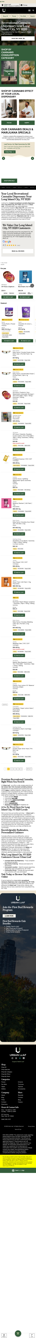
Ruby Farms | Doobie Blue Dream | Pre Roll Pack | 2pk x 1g (24, 374)
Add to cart (10, 341)
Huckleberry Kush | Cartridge (22, 729)
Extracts (20, 1082)
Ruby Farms (16, 350)
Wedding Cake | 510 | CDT (21, 643)
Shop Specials (5, 1069)
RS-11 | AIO (16, 417)
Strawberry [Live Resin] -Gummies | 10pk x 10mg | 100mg (23, 541)
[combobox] (7, 328)
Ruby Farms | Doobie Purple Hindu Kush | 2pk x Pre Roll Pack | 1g (24, 353)
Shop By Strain (5, 1076)
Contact (3, 1102)
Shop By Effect (5, 1074)
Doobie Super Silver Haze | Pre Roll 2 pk (22, 749)
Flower (3, 1082)
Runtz (3, 322)
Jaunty (14, 457)
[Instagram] (12, 1058)
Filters (4, 1336)
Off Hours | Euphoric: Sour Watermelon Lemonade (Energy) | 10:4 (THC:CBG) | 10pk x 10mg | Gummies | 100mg (23, 395)
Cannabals (16, 706)
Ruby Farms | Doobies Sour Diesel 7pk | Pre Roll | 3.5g (23, 522)
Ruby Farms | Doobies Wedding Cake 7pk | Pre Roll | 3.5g (23, 622)
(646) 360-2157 (6, 1119)
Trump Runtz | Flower (8, 324)
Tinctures (8, 804)
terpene (3, 849)
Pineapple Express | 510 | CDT (22, 459)
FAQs (3, 1100)
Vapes (3, 1086)
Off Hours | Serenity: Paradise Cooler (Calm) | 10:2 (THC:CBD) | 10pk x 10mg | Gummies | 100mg (23, 435)
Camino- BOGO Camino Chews (24, 159)
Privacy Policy (31, 1126)
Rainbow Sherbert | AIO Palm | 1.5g (22, 504)
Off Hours (15, 390)
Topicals (20, 1086)
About (3, 1095)
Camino (15, 477)
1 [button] (8, 769)
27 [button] (27, 769)
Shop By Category (6, 1072)
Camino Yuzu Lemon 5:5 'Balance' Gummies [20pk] (23, 686)
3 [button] (14, 769)
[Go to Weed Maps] (20, 1058)
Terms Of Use (18, 1129)
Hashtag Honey (17, 415)
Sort (32, 1336)
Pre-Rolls (4, 1084)
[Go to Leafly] (16, 1058)
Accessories (21, 1089)
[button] (14, 5)
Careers (20, 1102)
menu (7, 790)
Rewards (20, 1095)
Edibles (3, 1089)
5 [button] (21, 769)
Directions (4, 1104)
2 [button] (11, 769)
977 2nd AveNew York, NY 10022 (7, 1115)
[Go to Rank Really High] (18, 1170)
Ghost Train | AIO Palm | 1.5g (22, 582)
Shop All (3, 1067)
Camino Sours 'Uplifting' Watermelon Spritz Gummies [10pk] (22, 480)
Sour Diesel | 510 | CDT (20, 562)
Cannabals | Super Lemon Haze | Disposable (23, 709)
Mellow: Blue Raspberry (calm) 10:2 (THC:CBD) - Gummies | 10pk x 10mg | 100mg (23, 663)
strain (27, 847)
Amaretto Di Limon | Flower (24, 324)
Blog (2, 1097)
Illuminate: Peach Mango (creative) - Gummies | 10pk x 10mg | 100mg (24, 602)
